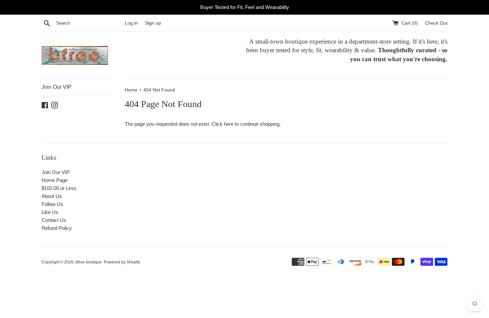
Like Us (50, 212)
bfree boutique (89, 262)
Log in (131, 23)
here (229, 124)
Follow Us (52, 204)
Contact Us (54, 220)
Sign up (153, 23)
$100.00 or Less (59, 188)
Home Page (55, 180)
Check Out (436, 23)
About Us (52, 196)
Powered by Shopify (122, 262)
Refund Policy (57, 228)
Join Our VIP (57, 87)
